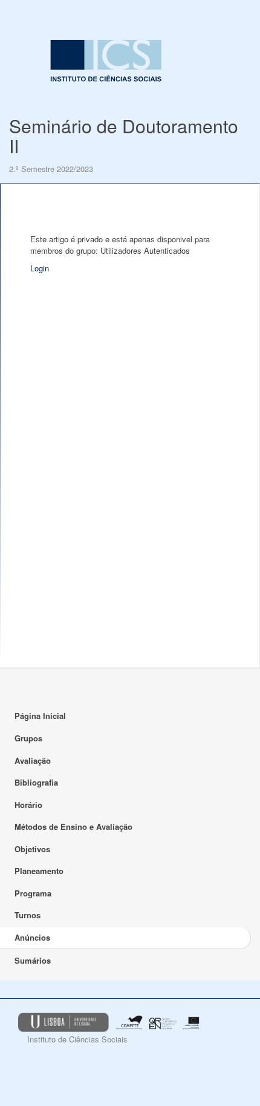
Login (39, 268)
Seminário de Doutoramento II (123, 136)
